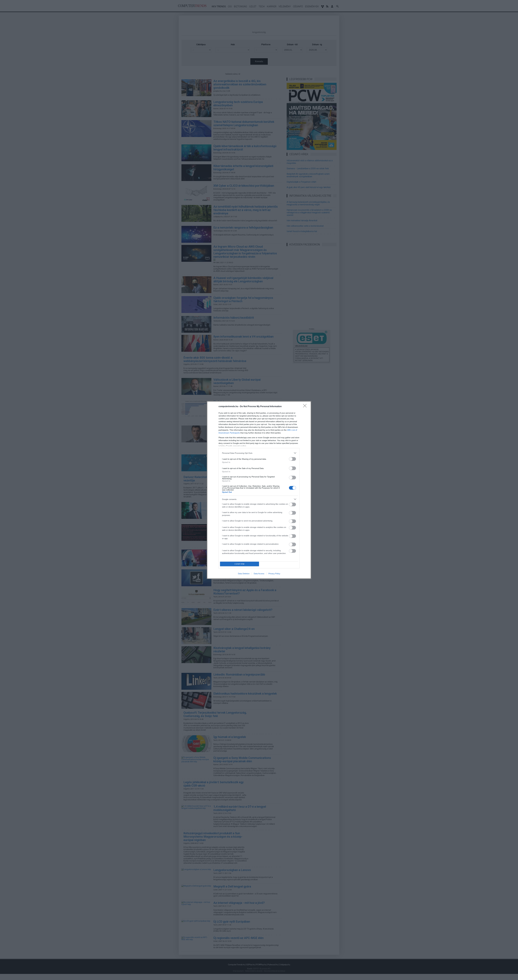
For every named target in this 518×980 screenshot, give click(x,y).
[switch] (292, 459)
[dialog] (259, 490)
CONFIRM (240, 564)
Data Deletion (244, 573)
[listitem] (259, 453)
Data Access (259, 573)
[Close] (305, 406)
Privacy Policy (274, 573)
